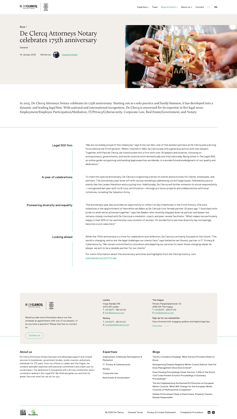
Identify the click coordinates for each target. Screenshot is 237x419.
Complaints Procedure (191, 412)
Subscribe (157, 326)
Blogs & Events (168, 7)
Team (155, 7)
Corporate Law (110, 373)
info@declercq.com (114, 312)
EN (215, 7)
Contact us (34, 335)
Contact (199, 7)
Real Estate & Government (116, 377)
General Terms (135, 412)
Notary (106, 369)
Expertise (142, 7)
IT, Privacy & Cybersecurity (116, 364)
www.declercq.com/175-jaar (101, 257)
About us (185, 7)
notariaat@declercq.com (117, 325)
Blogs (22, 26)
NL (208, 7)
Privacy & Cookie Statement (161, 412)
